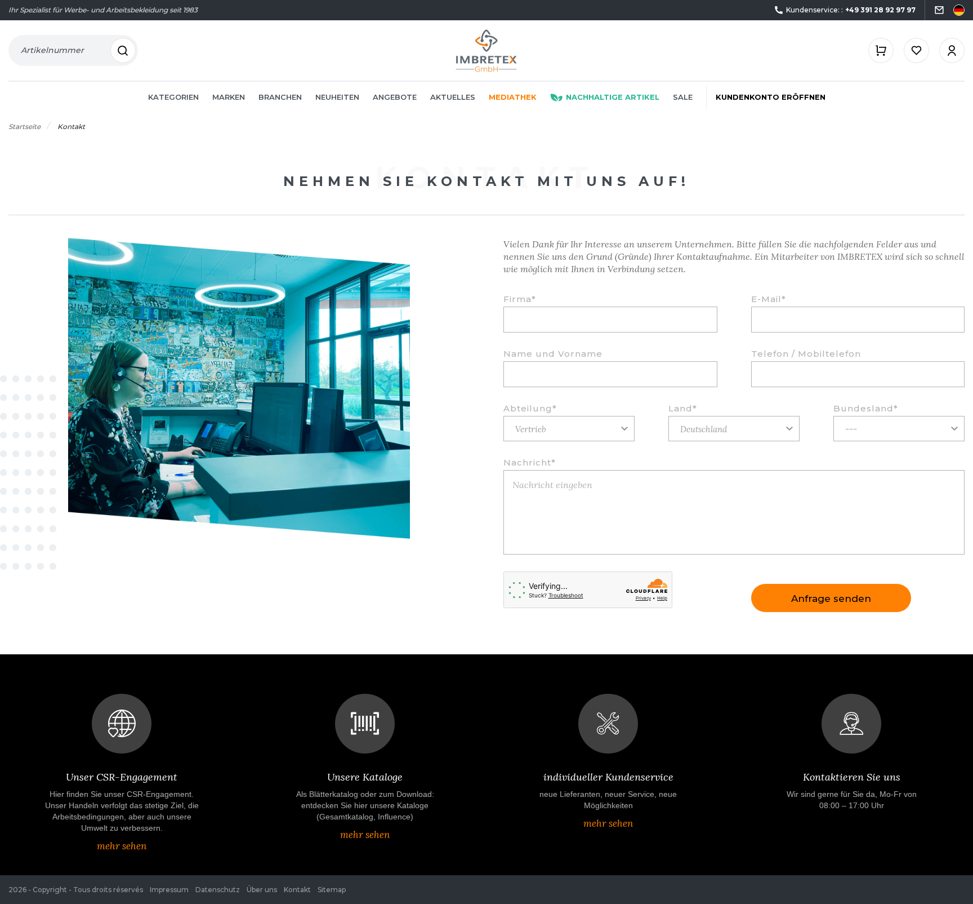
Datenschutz (217, 889)
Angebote (395, 96)
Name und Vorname (552, 353)
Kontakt (297, 889)
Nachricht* (529, 462)
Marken (228, 96)
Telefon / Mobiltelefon (806, 353)
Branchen (280, 96)
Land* (682, 408)
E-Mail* (768, 299)
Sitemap (332, 889)
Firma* (519, 299)
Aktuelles (452, 96)
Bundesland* (865, 408)
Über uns (262, 889)
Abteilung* (530, 408)
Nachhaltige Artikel (612, 96)
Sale (683, 96)
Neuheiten (337, 96)
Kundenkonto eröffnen (770, 96)
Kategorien (173, 96)
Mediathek (513, 96)
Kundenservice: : (851, 10)
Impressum (169, 889)
